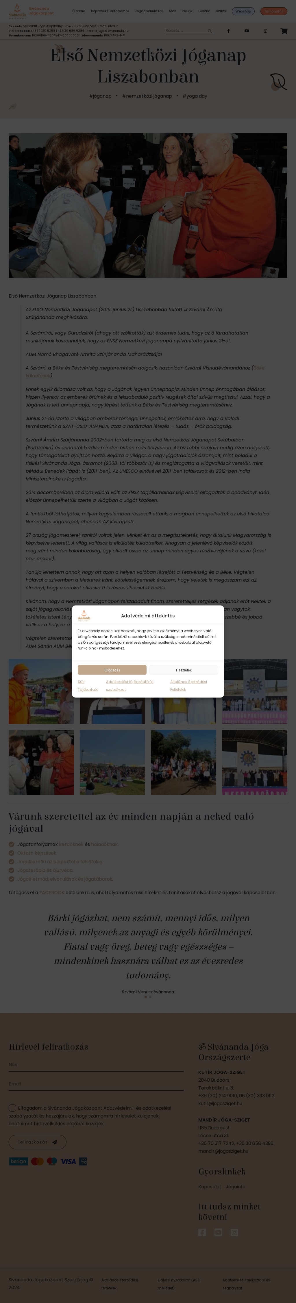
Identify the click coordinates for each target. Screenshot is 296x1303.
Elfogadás (112, 669)
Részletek (184, 669)
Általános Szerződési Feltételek (188, 685)
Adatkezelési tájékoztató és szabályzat (129, 685)
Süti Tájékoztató (88, 685)
